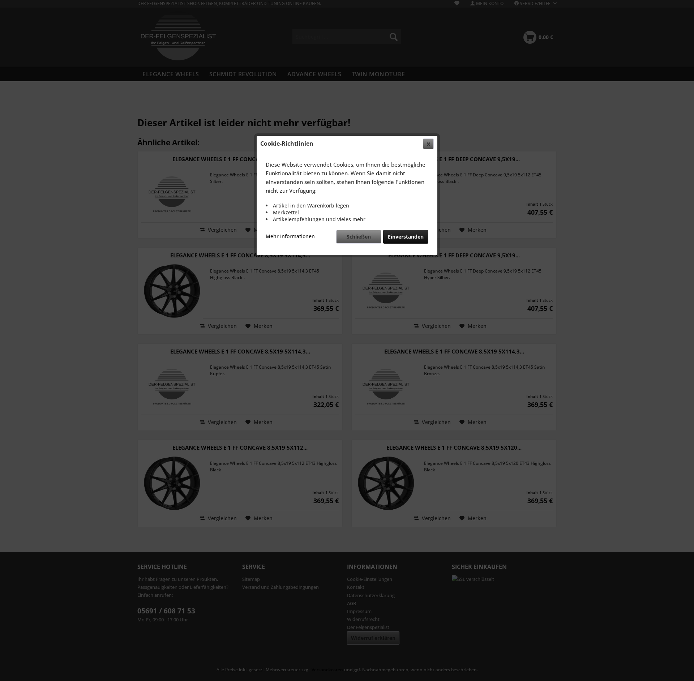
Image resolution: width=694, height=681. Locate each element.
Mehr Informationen (290, 236)
